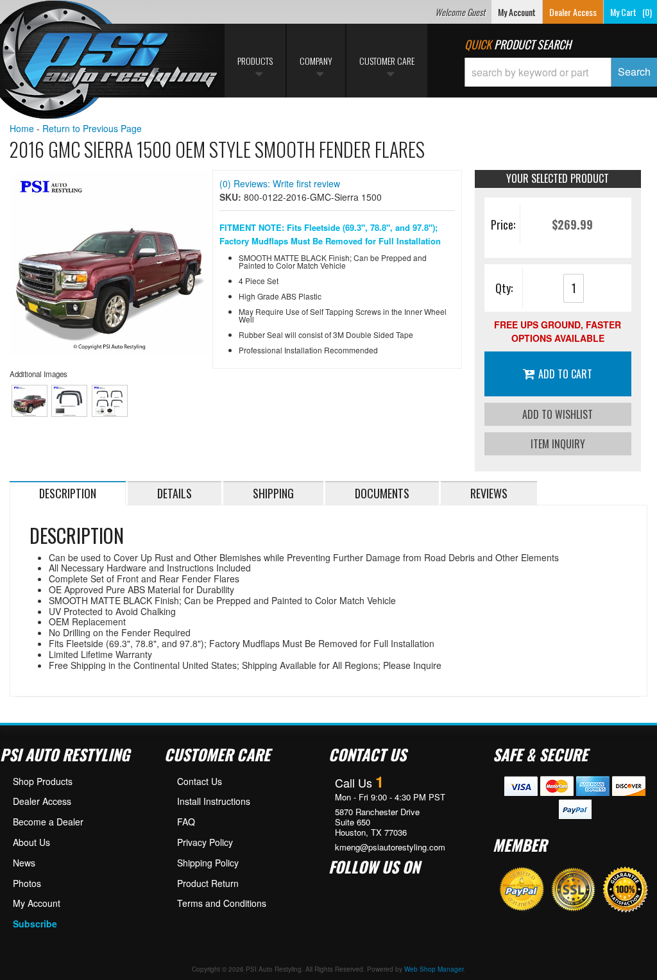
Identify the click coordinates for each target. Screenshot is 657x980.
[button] (561, 72)
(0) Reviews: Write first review (279, 183)
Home (22, 128)
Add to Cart (565, 374)
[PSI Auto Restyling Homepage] (109, 61)
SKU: (231, 196)
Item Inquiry (558, 444)
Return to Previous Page (92, 128)
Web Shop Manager (433, 969)
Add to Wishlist (557, 414)
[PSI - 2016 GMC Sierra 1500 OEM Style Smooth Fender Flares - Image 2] (69, 400)
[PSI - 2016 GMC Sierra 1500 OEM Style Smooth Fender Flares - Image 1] (29, 400)
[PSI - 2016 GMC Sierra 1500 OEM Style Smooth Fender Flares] (109, 263)
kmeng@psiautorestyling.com (390, 847)
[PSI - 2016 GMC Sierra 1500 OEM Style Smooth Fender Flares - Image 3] (109, 400)
